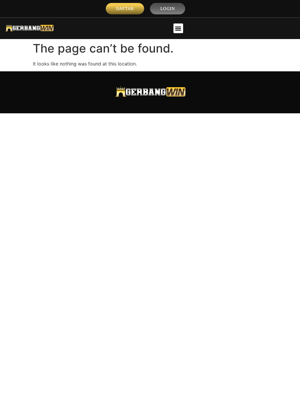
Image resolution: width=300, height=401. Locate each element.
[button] (178, 28)
